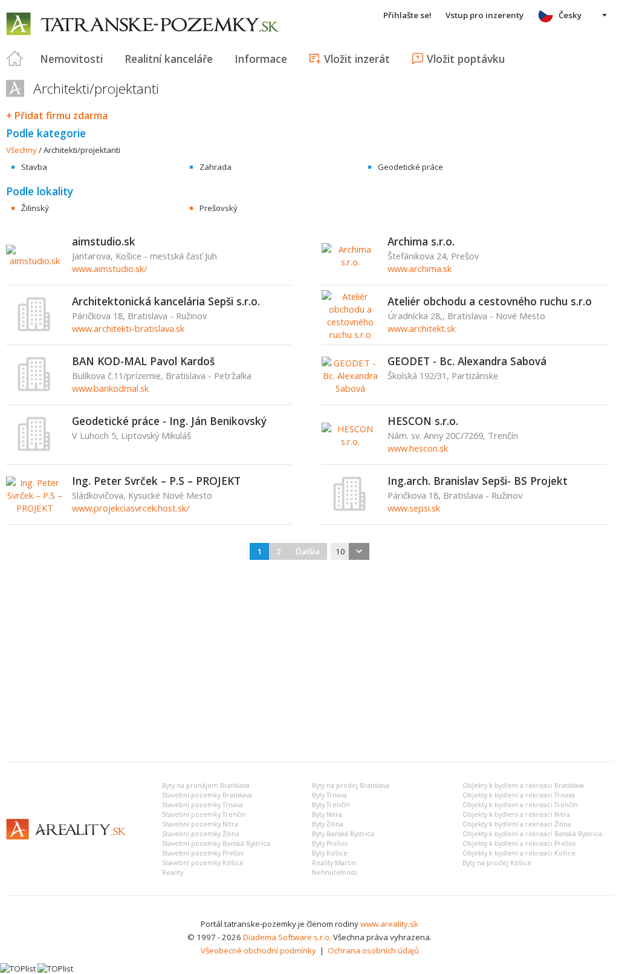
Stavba (34, 166)
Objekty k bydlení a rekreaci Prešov (518, 843)
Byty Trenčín (331, 804)
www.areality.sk (389, 923)
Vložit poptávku (466, 58)
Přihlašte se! (407, 15)
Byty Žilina (327, 824)
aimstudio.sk (103, 241)
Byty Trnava (329, 795)
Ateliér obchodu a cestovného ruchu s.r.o (489, 301)
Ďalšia (308, 551)
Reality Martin (334, 863)
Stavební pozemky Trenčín (204, 814)
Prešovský (218, 208)
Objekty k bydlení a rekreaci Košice (518, 853)
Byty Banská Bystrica (343, 834)
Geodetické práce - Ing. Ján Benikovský (169, 420)
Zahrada (215, 166)
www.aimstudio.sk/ (109, 268)
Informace (261, 58)
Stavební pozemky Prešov (203, 853)
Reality (172, 872)
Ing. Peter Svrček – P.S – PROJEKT (156, 480)
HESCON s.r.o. (422, 420)
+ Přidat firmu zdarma (57, 115)
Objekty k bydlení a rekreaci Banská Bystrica (532, 834)
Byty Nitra (327, 814)
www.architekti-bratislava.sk (128, 328)
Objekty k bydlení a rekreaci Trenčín (520, 804)
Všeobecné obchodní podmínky (258, 950)
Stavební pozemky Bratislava (207, 795)
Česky (570, 15)
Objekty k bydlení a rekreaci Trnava (518, 795)
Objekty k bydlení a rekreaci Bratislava (523, 785)
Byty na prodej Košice (496, 863)
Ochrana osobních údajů (373, 950)
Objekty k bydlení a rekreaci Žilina (516, 824)
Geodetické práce (410, 166)
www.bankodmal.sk (110, 388)
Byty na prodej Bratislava (350, 785)
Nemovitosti (71, 58)
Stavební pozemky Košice (203, 863)
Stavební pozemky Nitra (200, 824)
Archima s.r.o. (421, 241)
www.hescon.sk (417, 448)
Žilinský (35, 208)
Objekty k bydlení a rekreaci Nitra (516, 814)
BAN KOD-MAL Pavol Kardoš (143, 361)
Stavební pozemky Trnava (202, 804)
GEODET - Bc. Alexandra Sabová (466, 361)
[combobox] (350, 551)
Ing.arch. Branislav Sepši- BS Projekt (477, 480)
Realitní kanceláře (169, 58)
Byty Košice (330, 853)
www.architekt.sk (421, 328)
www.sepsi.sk (413, 508)
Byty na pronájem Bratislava (206, 785)
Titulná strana (15, 59)
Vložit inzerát (357, 58)
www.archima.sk (419, 268)
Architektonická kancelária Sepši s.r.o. (166, 301)
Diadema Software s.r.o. (287, 937)
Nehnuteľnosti (334, 872)
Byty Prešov (330, 843)
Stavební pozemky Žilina (200, 834)
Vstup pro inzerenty (484, 15)
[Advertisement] (309, 662)
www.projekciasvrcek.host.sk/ (130, 508)
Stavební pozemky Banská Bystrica (216, 843)
